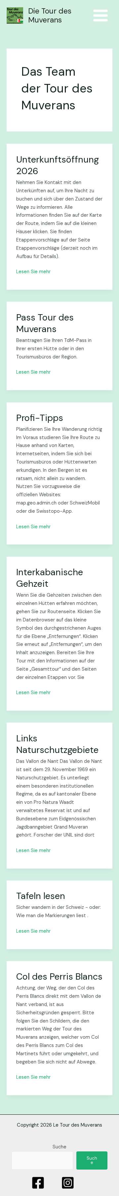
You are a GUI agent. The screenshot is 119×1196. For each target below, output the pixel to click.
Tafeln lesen (40, 896)
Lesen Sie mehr (33, 271)
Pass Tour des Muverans (45, 323)
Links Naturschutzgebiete (57, 744)
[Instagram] (67, 1182)
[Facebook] (38, 1182)
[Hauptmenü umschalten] (100, 15)
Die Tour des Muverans (49, 15)
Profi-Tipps (39, 418)
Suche (59, 1147)
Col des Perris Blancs (59, 976)
